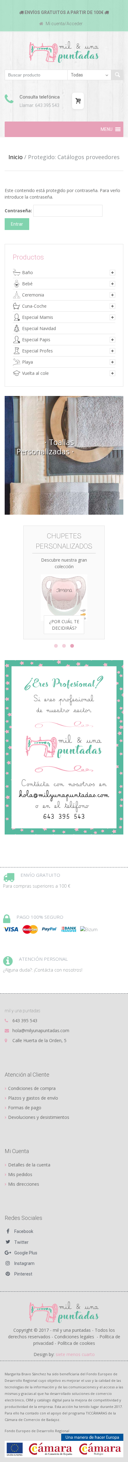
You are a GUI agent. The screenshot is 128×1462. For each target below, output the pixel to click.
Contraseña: (19, 211)
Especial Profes (37, 351)
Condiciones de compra (32, 1088)
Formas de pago (24, 1107)
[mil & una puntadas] (64, 1312)
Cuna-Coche (34, 306)
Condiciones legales (74, 1337)
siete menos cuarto (75, 1354)
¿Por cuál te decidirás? (64, 624)
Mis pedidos (20, 1174)
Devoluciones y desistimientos (38, 1117)
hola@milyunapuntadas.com (40, 1030)
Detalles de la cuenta (29, 1165)
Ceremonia (33, 295)
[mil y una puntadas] (64, 51)
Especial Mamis (37, 317)
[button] (106, 129)
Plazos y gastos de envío (33, 1098)
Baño (27, 272)
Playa (27, 362)
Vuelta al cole (35, 373)
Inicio (15, 157)
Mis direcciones (23, 1184)
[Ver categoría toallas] (64, 455)
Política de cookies (76, 1343)
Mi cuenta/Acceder (64, 23)
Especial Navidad (39, 328)
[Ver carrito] (78, 101)
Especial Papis (36, 340)
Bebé (27, 284)
